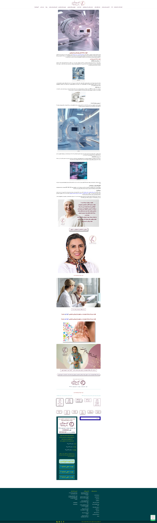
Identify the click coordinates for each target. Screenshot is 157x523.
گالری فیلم (97, 510)
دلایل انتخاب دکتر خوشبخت (118, 7)
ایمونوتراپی (97, 500)
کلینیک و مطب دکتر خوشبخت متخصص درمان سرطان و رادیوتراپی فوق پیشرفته (67, 419)
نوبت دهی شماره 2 (66, 471)
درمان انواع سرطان (97, 7)
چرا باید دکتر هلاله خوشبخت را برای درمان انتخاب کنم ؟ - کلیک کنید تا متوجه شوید (78, 370)
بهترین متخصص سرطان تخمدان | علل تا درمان (59, 402)
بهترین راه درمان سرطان (96, 502)
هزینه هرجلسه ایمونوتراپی (82, 412)
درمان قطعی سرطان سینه (88, 400)
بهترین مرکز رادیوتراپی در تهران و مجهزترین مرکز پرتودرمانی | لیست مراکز (84, 505)
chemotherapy (96, 495)
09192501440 (75, 504)
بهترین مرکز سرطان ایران (62, 7)
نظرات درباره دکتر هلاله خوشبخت (89, 314)
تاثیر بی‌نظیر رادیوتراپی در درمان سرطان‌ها (89, 192)
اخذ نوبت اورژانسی (67, 461)
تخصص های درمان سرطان (53, 7)
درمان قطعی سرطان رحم (78, 400)
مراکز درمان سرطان (96, 512)
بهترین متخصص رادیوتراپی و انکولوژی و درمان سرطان (97, 402)
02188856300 (65, 430)
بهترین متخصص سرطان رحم (69, 401)
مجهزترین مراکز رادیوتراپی (71, 7)
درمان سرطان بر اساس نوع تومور (88, 7)
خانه (112, 7)
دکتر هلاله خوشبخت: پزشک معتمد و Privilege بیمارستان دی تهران (84, 502)
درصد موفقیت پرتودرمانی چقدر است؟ (78, 309)
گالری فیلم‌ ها (37, 7)
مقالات (98, 516)
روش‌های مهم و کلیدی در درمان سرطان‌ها (78, 54)
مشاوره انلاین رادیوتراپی (95, 514)
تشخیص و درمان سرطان (106, 7)
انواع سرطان (97, 498)
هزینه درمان (79, 7)
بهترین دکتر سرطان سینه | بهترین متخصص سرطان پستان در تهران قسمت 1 (84, 497)
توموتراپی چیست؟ (74, 412)
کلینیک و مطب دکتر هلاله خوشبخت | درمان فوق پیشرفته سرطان (84, 510)
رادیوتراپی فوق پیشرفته (96, 507)
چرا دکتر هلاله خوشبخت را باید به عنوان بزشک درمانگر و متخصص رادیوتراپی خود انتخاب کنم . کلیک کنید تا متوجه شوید (78, 374)
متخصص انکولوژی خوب (90, 412)
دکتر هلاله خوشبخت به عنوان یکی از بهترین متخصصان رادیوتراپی (79, 193)
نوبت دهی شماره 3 (66, 477)
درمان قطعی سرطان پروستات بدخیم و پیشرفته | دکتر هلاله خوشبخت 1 (84, 493)
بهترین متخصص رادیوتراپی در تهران (78, 229)
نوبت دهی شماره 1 (66, 466)
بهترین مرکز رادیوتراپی (97, 412)
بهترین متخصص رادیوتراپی (67, 412)
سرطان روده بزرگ (59, 412)
